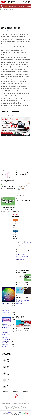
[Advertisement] (15, 152)
